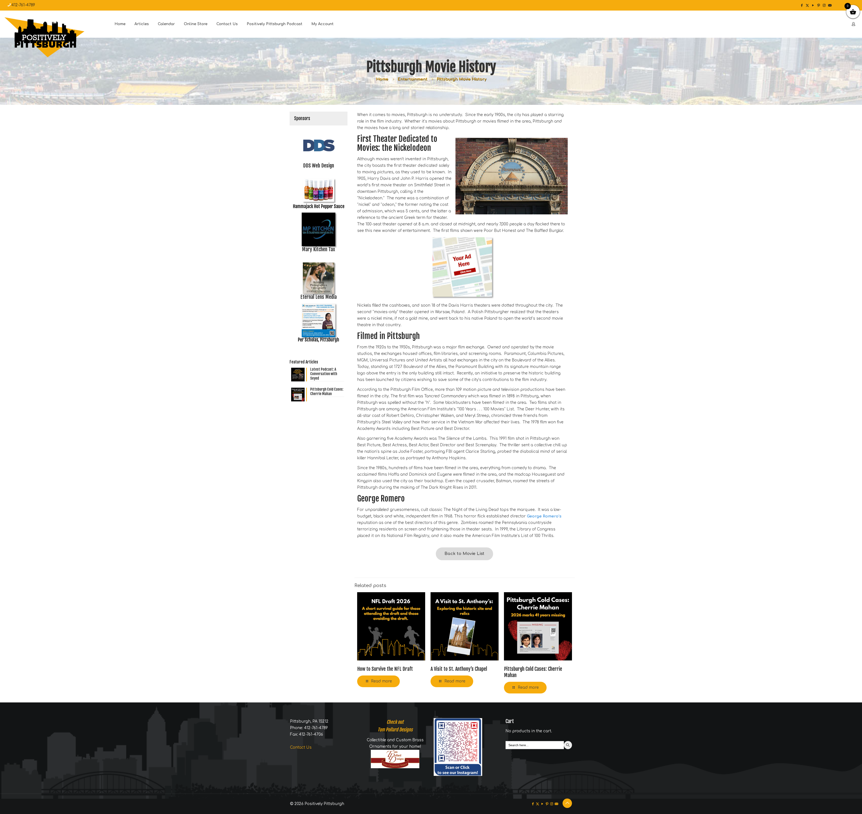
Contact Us (301, 747)
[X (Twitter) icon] (807, 5)
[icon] (829, 5)
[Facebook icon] (801, 5)
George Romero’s (544, 516)
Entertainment (412, 79)
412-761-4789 (23, 5)
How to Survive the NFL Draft (385, 669)
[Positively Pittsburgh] (53, 37)
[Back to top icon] (567, 803)
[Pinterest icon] (818, 5)
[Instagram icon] (824, 5)
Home (382, 79)
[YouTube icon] (813, 5)
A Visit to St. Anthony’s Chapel (459, 669)
